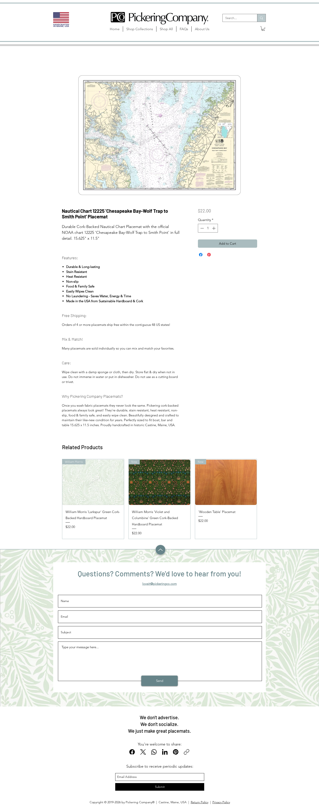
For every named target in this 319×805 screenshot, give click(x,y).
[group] (159, 499)
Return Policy (199, 802)
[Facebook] (132, 752)
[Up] (160, 550)
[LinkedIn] (165, 752)
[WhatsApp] (154, 752)
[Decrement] (202, 228)
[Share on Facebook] (200, 254)
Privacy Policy (221, 802)
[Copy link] (186, 752)
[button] (263, 28)
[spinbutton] (208, 228)
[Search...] (261, 18)
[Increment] (214, 228)
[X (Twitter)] (143, 752)
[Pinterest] (175, 752)
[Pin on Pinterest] (209, 254)
